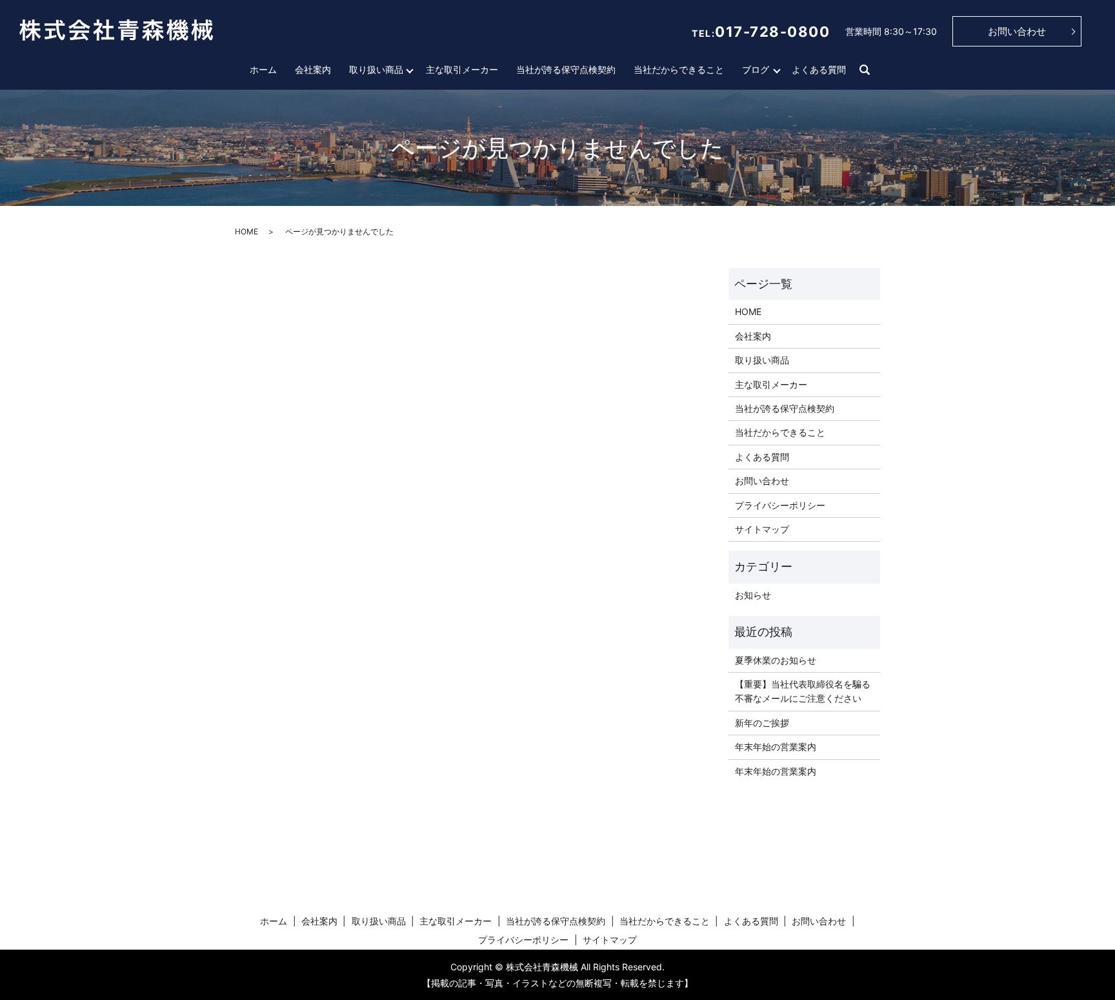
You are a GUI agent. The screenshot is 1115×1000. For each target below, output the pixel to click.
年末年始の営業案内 (775, 746)
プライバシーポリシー (780, 505)
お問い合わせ (1017, 31)
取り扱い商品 (376, 69)
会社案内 (313, 69)
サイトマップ (762, 529)
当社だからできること (679, 69)
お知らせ (753, 594)
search (864, 70)
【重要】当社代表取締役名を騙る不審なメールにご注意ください (802, 691)
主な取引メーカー (462, 69)
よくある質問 (819, 69)
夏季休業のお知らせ (775, 660)
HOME (246, 231)
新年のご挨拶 (762, 722)
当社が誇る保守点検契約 (566, 69)
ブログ (755, 69)
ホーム (263, 69)
